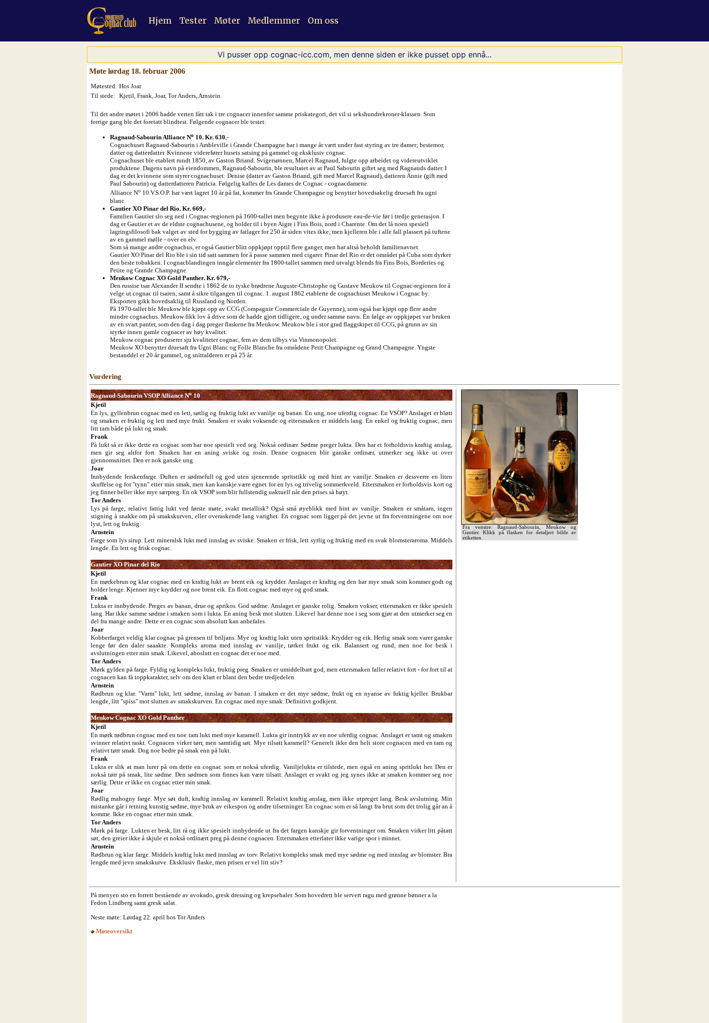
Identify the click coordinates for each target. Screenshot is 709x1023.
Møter (227, 20)
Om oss (323, 20)
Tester (192, 20)
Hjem (160, 20)
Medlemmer (274, 20)
